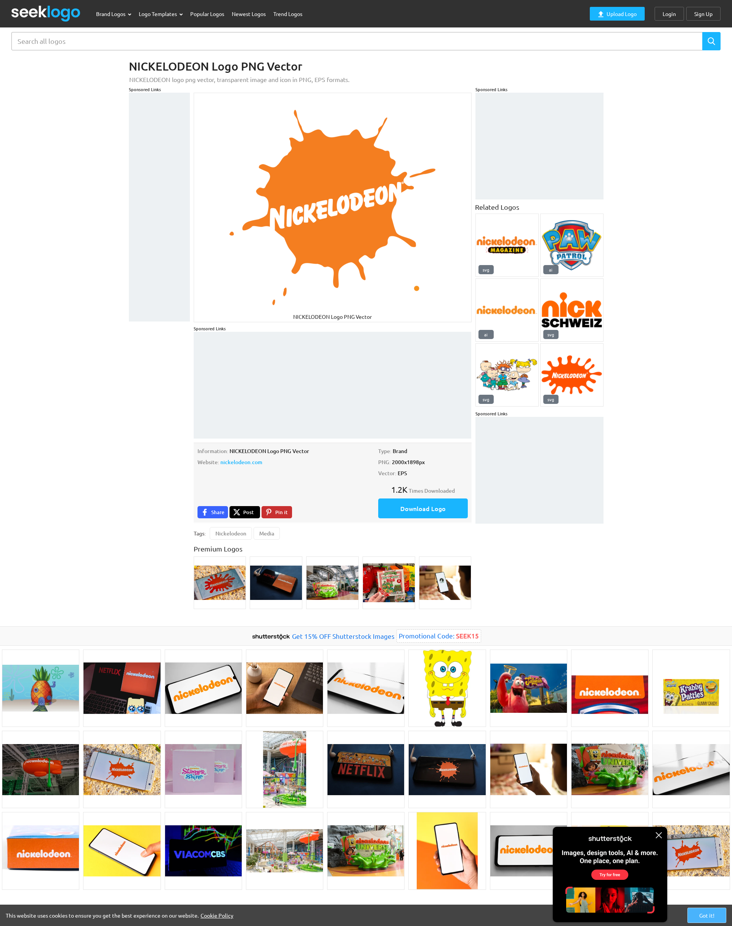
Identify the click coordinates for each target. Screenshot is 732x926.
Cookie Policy (217, 915)
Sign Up (703, 13)
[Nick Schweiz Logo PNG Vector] (572, 310)
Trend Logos (287, 13)
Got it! (706, 915)
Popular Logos (207, 13)
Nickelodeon (230, 533)
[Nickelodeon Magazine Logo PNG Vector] (507, 245)
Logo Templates (158, 13)
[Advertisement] (159, 207)
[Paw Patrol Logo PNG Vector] (572, 245)
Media (266, 533)
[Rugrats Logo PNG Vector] (507, 375)
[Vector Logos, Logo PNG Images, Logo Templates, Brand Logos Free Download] (46, 13)
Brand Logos (111, 13)
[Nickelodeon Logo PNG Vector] (507, 310)
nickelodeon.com (241, 462)
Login (669, 13)
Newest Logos (249, 13)
